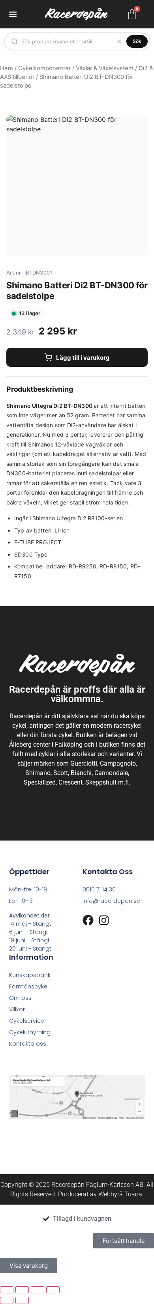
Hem (6, 68)
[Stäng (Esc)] (53, 1289)
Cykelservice (26, 1021)
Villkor (17, 1009)
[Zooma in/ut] (6, 1289)
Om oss (20, 998)
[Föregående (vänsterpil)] (6, 1300)
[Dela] (37, 1289)
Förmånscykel (29, 986)
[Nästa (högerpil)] (22, 1300)
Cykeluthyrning (30, 1032)
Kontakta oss (27, 1044)
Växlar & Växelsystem (104, 68)
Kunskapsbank (30, 975)
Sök (137, 41)
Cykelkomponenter (44, 68)
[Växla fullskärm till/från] (22, 1289)
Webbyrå (110, 1194)
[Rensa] (119, 41)
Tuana (133, 1194)
